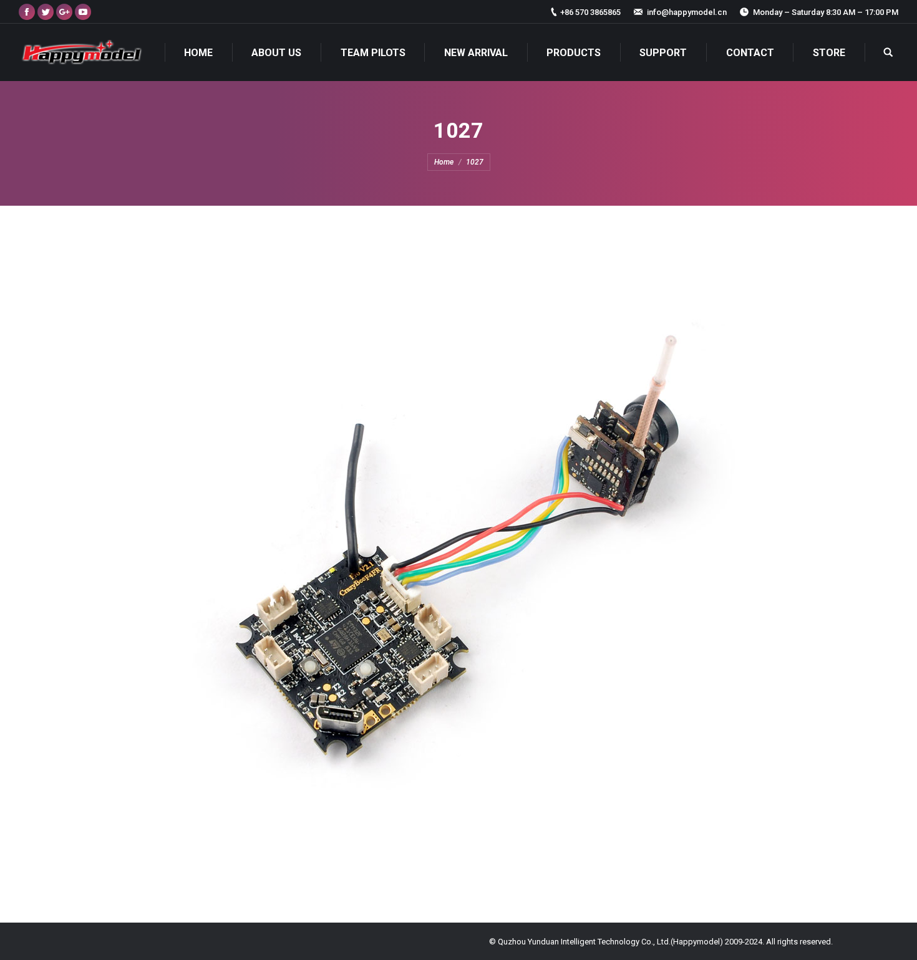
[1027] (458, 561)
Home (444, 162)
